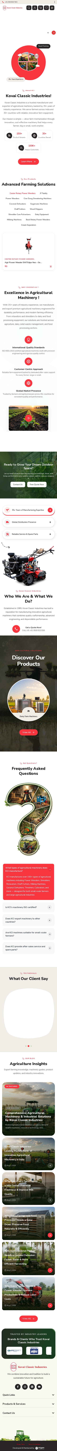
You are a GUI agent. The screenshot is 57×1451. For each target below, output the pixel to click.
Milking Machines (14, 220)
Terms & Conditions (35, 1444)
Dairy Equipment (42, 214)
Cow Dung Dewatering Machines (37, 198)
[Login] (34, 7)
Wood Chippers (36, 209)
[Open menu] (52, 7)
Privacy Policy (21, 1444)
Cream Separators (28, 225)
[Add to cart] (51, 266)
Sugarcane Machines (39, 204)
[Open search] (28, 7)
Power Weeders (12, 198)
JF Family (43, 193)
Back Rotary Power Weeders (38, 220)
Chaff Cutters (19, 209)
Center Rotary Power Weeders (22, 193)
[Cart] (40, 7)
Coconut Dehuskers (17, 204)
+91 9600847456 (11, 2)
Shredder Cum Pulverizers (19, 214)
